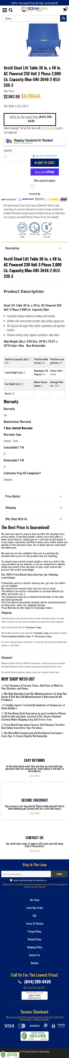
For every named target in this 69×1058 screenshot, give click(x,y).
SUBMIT (59, 874)
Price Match (12, 496)
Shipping (10, 507)
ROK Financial (48, 128)
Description (12, 248)
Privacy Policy (34, 931)
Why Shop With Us (16, 518)
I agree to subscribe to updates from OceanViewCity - (36, 880)
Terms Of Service (53, 880)
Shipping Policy (34, 947)
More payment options (44, 180)
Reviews (35, 963)
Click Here (35, 851)
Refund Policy (34, 939)
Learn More (34, 776)
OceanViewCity (31, 1051)
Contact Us (34, 955)
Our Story (34, 900)
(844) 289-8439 (37, 981)
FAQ (34, 916)
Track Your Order (34, 908)
